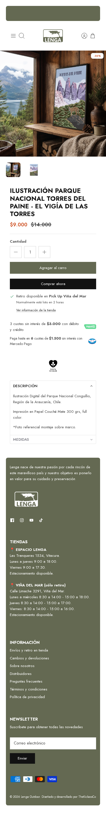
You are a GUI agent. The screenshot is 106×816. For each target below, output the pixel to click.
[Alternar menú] (13, 35)
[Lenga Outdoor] (53, 35)
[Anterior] (12, 13)
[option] (53, 104)
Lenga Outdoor (30, 797)
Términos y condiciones (28, 689)
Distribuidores (21, 673)
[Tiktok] (41, 520)
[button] (53, 386)
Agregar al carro (53, 268)
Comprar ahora (53, 284)
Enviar (22, 758)
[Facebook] (12, 520)
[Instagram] (22, 520)
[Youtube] (31, 520)
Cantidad (18, 241)
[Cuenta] (81, 35)
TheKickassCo (87, 797)
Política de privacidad (27, 697)
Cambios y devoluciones (29, 658)
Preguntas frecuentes (26, 681)
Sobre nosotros (22, 666)
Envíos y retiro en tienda (29, 650)
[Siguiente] (93, 13)
